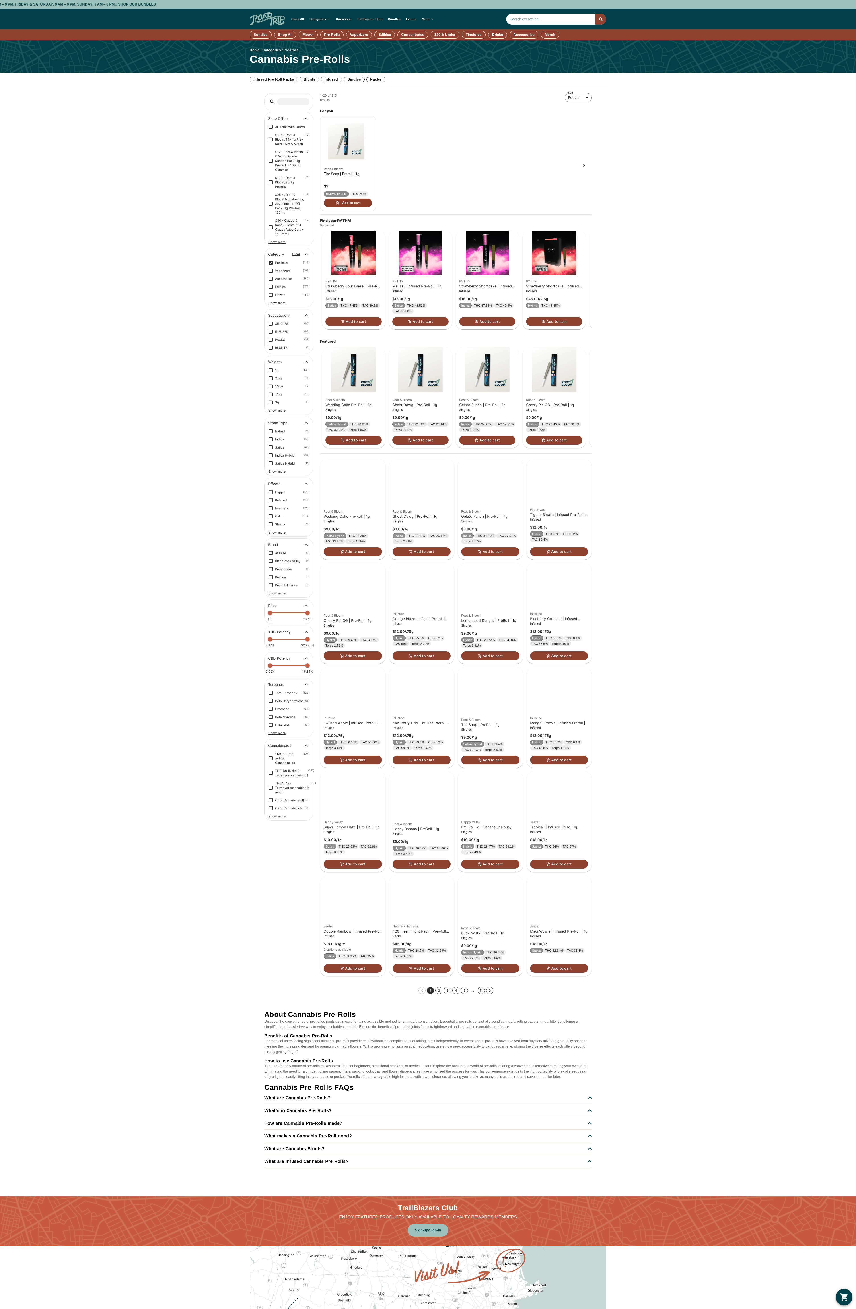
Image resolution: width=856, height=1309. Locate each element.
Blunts (309, 79)
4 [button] (456, 990)
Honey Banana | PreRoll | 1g (416, 829)
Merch (550, 35)
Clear (296, 254)
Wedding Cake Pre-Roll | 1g (348, 405)
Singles (354, 79)
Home (255, 50)
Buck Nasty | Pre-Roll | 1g (482, 933)
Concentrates (412, 35)
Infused (331, 79)
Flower (308, 35)
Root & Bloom (335, 400)
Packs (375, 79)
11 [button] (481, 990)
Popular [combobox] (574, 97)
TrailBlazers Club (370, 19)
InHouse (398, 614)
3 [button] (448, 990)
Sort (570, 92)
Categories (317, 19)
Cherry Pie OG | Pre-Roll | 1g (550, 405)
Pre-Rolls (332, 35)
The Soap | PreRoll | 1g (480, 724)
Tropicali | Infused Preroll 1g (553, 827)
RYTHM (331, 281)
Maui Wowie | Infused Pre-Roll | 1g (559, 931)
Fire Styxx (537, 509)
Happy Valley (333, 822)
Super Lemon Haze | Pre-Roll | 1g (352, 827)
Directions (344, 19)
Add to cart (356, 321)
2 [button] (439, 990)
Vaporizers (359, 35)
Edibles (384, 35)
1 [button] (430, 990)
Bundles (394, 19)
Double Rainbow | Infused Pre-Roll (352, 931)
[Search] (600, 19)
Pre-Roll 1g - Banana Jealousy (486, 827)
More (425, 19)
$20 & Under (444, 35)
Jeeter (534, 822)
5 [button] (464, 990)
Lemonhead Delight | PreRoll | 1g (488, 620)
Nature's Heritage (405, 926)
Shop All (297, 19)
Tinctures (474, 35)
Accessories (524, 35)
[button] (272, 102)
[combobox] (550, 19)
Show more (277, 242)
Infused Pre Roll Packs (273, 79)
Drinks (497, 35)
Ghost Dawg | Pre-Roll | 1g (414, 405)
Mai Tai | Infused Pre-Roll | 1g (417, 286)
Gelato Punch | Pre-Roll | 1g (482, 405)
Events (411, 19)
